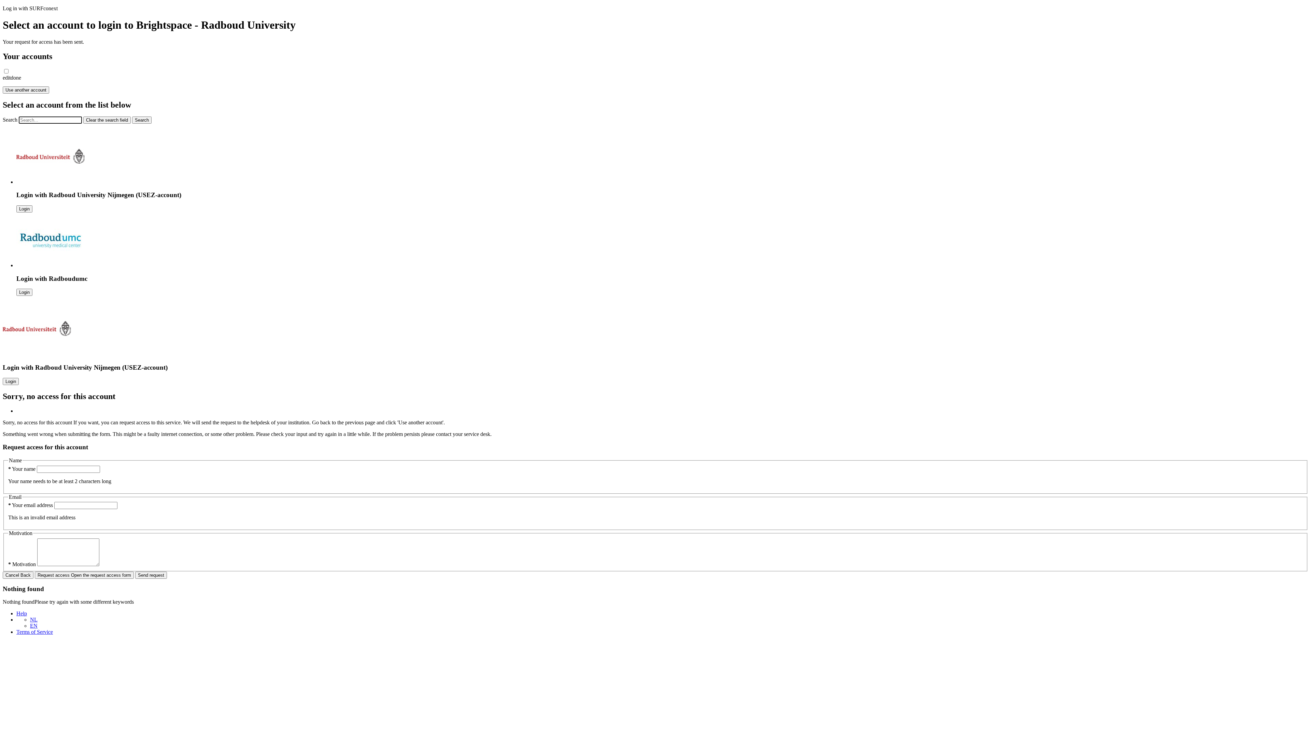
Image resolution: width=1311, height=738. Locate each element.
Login (24, 208)
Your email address (31, 505)
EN (34, 626)
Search (10, 120)
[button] (6, 71)
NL (34, 620)
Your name (22, 469)
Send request (151, 575)
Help (21, 613)
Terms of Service (34, 632)
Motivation (22, 564)
